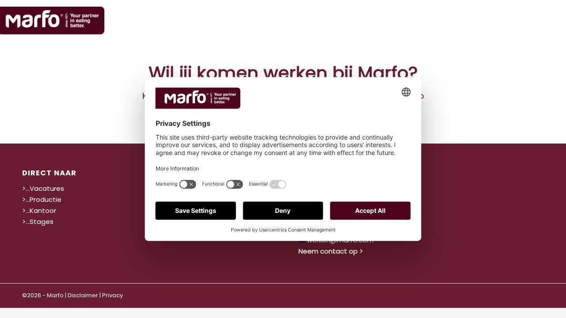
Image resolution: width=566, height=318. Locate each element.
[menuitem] (346, 20)
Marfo (55, 295)
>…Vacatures (43, 188)
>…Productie (41, 199)
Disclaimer (83, 295)
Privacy (112, 295)
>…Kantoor (39, 210)
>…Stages (38, 221)
